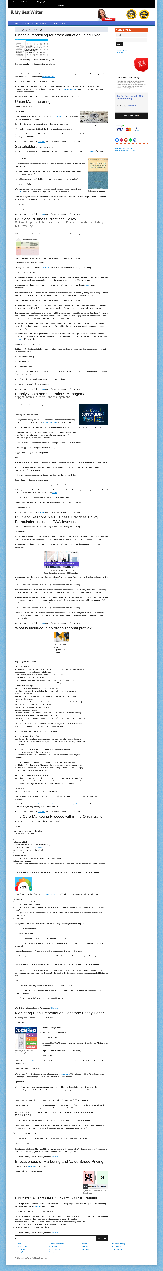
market (30, 1061)
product (54, 492)
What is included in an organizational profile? (53, 628)
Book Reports (85, 1244)
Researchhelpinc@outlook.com (125, 150)
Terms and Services (118, 1249)
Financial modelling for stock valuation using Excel (58, 35)
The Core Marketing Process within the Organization (60, 816)
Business (46, 268)
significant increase (61, 580)
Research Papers (54, 1249)
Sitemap (51, 1252)
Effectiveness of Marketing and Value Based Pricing (59, 1161)
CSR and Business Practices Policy (45, 219)
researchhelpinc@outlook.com (42, 2)
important (87, 285)
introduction (37, 1206)
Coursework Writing (118, 1244)
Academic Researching (57, 23)
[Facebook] (117, 140)
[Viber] (135, 140)
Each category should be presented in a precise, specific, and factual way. (64, 804)
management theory (50, 422)
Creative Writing (38, 23)
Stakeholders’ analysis (34, 146)
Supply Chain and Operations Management (52, 394)
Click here (54, 1008)
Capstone (41, 1018)
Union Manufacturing (32, 101)
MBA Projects (116, 1246)
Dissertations (53, 1246)
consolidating (65, 1074)
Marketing (31, 1166)
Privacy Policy (21, 1252)
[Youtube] (126, 140)
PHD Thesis (21, 1249)
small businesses (39, 603)
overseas (88, 134)
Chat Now (60, 5)
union (59, 116)
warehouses (50, 894)
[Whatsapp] (130, 140)
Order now (120, 52)
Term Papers (85, 1246)
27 (31, 1238)
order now (41, 97)
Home (17, 23)
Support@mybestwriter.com (124, 148)
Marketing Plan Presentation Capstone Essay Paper (59, 1013)
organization (39, 847)
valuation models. (48, 76)
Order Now (26, 23)
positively (18, 192)
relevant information (71, 89)
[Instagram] (121, 140)
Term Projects (85, 1249)
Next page (105, 1238)
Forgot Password (122, 50)
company (93, 151)
